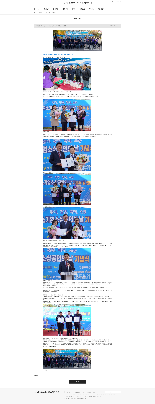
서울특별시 (68, 392)
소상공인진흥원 (87, 392)
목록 (77, 381)
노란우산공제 (96, 392)
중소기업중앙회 (77, 392)
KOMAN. (84, 398)
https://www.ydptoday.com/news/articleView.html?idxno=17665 (58, 54)
